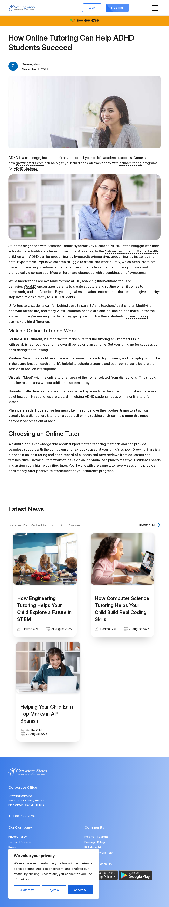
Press (12, 847)
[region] (53, 874)
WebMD (30, 286)
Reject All (54, 890)
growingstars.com (30, 163)
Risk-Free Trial (93, 847)
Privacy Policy (17, 837)
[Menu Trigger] (155, 7)
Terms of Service (19, 842)
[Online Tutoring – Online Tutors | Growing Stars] (21, 8)
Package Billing (94, 842)
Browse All (147, 525)
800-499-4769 (24, 816)
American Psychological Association (67, 292)
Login (92, 8)
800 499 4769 (88, 20)
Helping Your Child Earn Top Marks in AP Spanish (46, 714)
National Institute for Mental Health (131, 251)
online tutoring (130, 163)
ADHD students (26, 168)
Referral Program (96, 837)
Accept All (80, 890)
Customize (27, 890)
